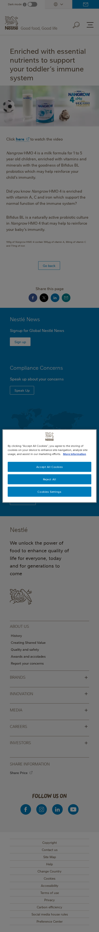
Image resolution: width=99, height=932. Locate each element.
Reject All (49, 479)
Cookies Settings (49, 491)
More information (74, 454)
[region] (49, 466)
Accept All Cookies (49, 467)
